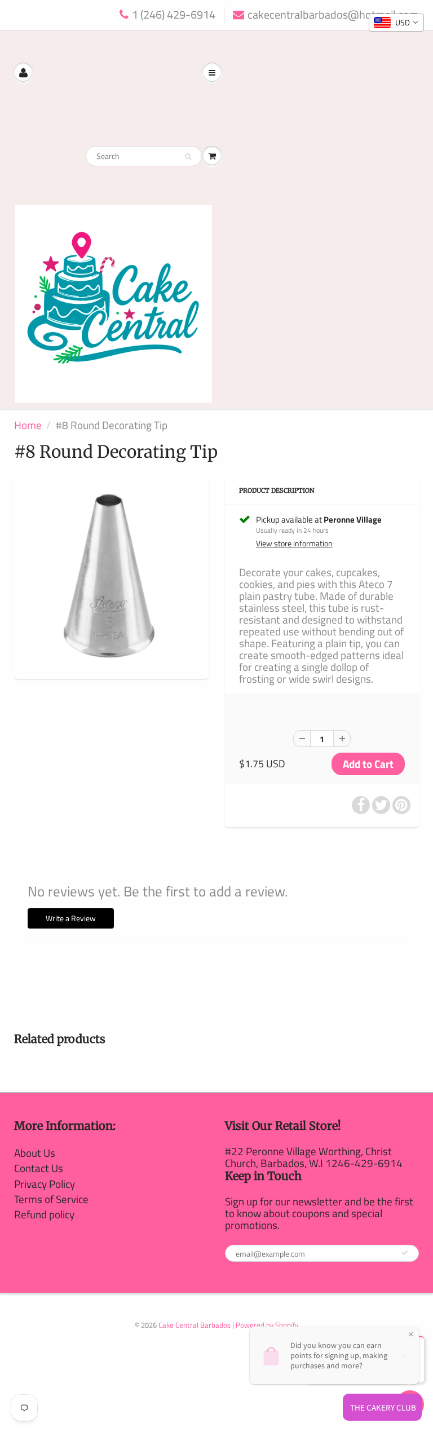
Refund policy (44, 1214)
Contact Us (38, 1168)
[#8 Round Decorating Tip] (111, 576)
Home (28, 425)
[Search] (188, 157)
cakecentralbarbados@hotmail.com (333, 15)
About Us (34, 1152)
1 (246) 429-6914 (173, 15)
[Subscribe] (405, 1253)
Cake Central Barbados (194, 1325)
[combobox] (396, 23)
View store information (294, 543)
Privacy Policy (44, 1183)
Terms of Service (51, 1199)
